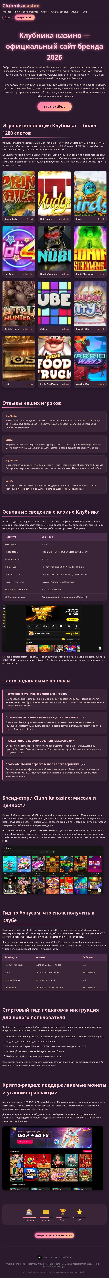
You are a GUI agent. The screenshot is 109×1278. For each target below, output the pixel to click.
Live (85, 11)
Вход (7, 17)
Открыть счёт (24, 17)
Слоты (44, 11)
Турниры (7, 11)
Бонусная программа (26, 11)
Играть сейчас (54, 106)
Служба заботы (59, 11)
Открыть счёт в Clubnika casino (54, 1235)
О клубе (75, 11)
